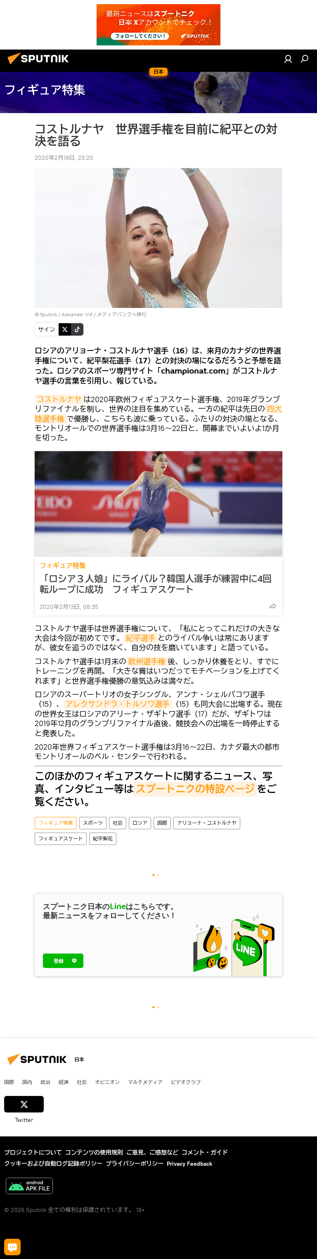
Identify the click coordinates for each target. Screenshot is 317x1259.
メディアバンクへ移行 (122, 314)
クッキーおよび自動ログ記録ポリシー (53, 1163)
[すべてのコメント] (12, 1247)
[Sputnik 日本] (40, 65)
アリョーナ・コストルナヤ (207, 823)
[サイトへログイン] (288, 58)
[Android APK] (29, 1187)
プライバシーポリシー (134, 1163)
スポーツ (93, 823)
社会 (118, 823)
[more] (273, 606)
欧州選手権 (147, 661)
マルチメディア (145, 1082)
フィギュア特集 (63, 566)
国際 (162, 823)
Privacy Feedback (189, 1163)
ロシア (139, 823)
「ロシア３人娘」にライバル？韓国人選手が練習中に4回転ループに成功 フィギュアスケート (156, 584)
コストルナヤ (59, 399)
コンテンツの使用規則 (94, 1152)
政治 (45, 1082)
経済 (64, 1082)
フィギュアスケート (60, 838)
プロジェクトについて (33, 1152)
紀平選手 (141, 638)
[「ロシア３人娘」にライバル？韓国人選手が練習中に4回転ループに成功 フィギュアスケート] (158, 504)
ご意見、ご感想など (152, 1152)
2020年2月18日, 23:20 (64, 157)
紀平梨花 (103, 838)
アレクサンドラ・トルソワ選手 (118, 704)
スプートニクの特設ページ (195, 789)
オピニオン (107, 1082)
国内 (27, 1082)
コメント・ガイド (205, 1152)
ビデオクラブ (186, 1082)
